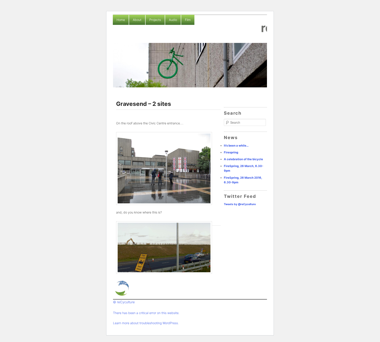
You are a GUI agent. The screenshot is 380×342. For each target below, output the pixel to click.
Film (188, 20)
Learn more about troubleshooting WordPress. (146, 323)
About (137, 20)
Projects (155, 20)
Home (121, 20)
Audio (173, 20)
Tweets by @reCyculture (240, 204)
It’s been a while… (236, 145)
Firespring (231, 152)
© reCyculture (124, 302)
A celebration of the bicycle (243, 159)
